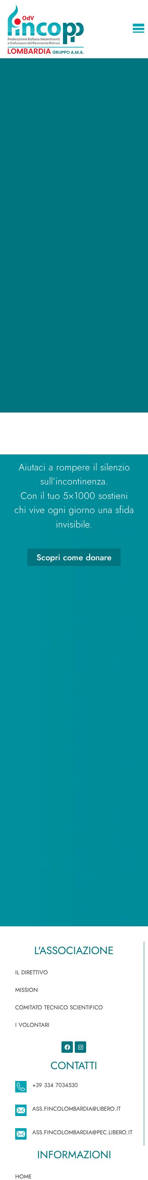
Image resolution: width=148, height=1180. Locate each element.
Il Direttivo (31, 972)
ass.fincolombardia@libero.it (76, 1109)
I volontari (32, 1025)
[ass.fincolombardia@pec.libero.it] (21, 1134)
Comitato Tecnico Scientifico (59, 1007)
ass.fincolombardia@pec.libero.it (82, 1132)
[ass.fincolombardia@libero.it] (21, 1110)
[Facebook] (67, 1047)
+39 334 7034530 (55, 1085)
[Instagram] (80, 1047)
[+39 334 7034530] (21, 1086)
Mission (26, 990)
